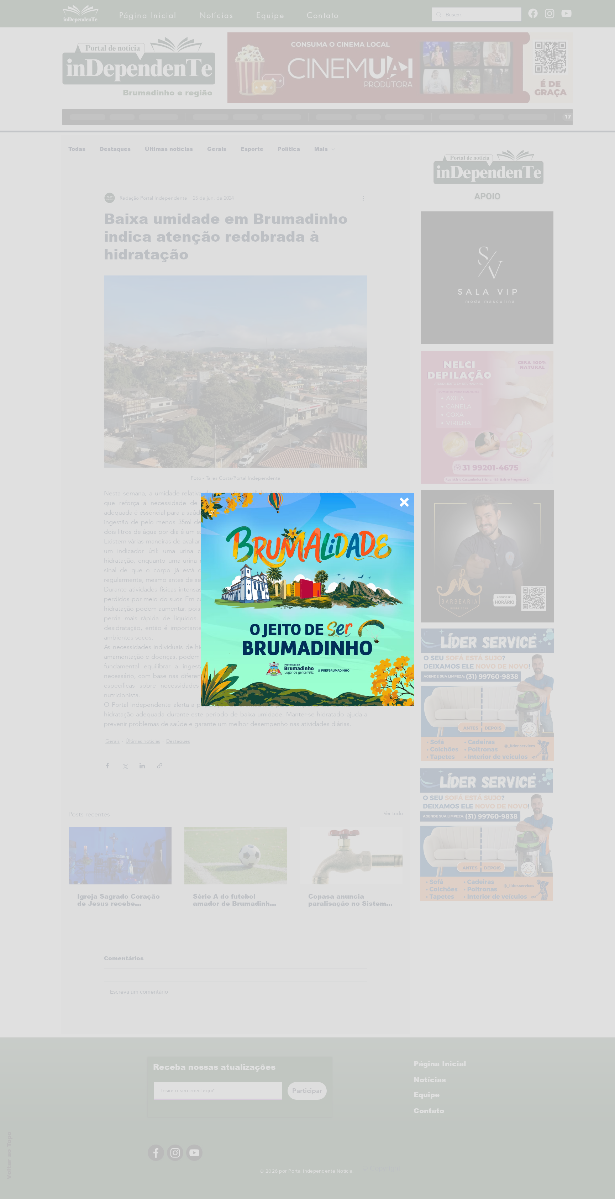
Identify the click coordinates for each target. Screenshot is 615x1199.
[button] (404, 502)
